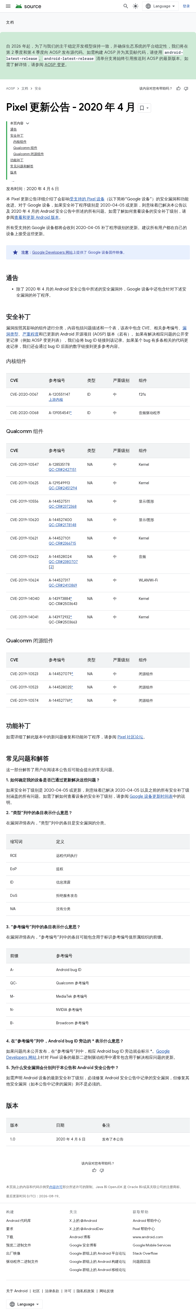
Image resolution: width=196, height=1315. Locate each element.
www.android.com (148, 1237)
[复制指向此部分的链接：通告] (23, 278)
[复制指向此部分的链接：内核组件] (31, 362)
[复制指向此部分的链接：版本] (23, 1106)
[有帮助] (178, 88)
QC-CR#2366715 (62, 543)
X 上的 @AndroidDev (86, 1228)
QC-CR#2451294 (63, 488)
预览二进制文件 (18, 1245)
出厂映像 (13, 1253)
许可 (67, 1291)
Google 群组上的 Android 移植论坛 (97, 1269)
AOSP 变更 (55, 64)
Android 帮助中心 (147, 1220)
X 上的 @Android (83, 1220)
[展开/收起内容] (27, 123)
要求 (9, 1228)
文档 (10, 22)
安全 (38, 88)
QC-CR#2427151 (62, 469)
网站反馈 (107, 1291)
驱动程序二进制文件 (22, 1261)
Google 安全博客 (83, 1245)
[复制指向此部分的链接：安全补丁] (36, 317)
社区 (36, 1291)
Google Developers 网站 (52, 252)
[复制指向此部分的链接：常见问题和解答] (54, 759)
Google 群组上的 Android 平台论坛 (97, 1253)
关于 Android (17, 1291)
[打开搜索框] (126, 6)
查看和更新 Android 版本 (36, 217)
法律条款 (52, 1291)
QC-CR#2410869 (63, 585)
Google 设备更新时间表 (151, 796)
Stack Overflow (145, 1253)
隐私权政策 (85, 1291)
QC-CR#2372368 (63, 506)
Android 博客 (80, 1237)
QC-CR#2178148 (62, 525)
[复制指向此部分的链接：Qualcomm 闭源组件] (58, 641)
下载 (9, 1237)
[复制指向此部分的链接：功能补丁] (36, 726)
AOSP (10, 88)
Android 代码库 (18, 1220)
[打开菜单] (8, 6)
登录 (186, 6)
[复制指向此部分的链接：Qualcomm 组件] (48, 432)
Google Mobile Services (152, 1245)
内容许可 (56, 1187)
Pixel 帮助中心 (144, 1228)
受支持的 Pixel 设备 (87, 199)
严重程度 (30, 334)
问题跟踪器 (142, 1261)
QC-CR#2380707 (63, 561)
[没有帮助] (186, 88)
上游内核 (56, 399)
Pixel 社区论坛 (130, 737)
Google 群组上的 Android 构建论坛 (97, 1261)
